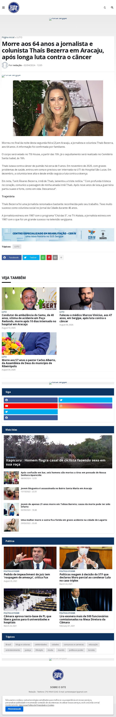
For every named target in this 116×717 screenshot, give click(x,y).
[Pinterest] (49, 257)
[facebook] (31, 400)
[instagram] (85, 405)
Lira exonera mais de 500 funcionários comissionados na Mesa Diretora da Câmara (84, 619)
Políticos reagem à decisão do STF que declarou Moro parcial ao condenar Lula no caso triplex (85, 577)
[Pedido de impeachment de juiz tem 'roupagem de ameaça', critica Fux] (30, 558)
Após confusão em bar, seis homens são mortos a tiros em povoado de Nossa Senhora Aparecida (63, 473)
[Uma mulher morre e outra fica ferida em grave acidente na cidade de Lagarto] (11, 525)
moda (50, 650)
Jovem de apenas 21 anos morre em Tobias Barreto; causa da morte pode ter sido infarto (65, 505)
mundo (61, 650)
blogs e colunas (23, 644)
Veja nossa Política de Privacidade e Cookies (36, 705)
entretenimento (13, 650)
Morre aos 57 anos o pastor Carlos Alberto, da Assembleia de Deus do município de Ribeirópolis (29, 363)
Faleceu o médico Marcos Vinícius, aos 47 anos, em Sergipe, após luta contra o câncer (86, 318)
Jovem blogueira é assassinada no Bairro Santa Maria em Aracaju (56, 488)
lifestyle (39, 650)
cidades (55, 644)
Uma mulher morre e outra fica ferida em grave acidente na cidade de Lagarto (64, 520)
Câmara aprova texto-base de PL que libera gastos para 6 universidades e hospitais (27, 619)
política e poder (76, 650)
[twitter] (85, 400)
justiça (28, 650)
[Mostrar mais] (61, 257)
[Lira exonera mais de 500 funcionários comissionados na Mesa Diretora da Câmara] (86, 599)
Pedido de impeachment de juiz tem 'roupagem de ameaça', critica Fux (27, 576)
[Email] (55, 257)
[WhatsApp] (43, 257)
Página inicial (8, 37)
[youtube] (31, 405)
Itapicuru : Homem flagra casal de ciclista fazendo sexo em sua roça (55, 462)
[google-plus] (85, 411)
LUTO (19, 37)
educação (93, 644)
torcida (91, 650)
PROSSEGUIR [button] (14, 709)
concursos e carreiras (74, 644)
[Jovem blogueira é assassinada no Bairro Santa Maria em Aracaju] (11, 493)
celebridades (41, 644)
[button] (3, 7)
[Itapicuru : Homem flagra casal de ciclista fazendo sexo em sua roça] (58, 451)
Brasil (8, 644)
